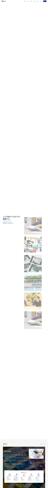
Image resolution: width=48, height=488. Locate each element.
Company (31, 1)
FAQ (40, 1)
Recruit (38, 1)
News (28, 1)
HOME (25, 1)
